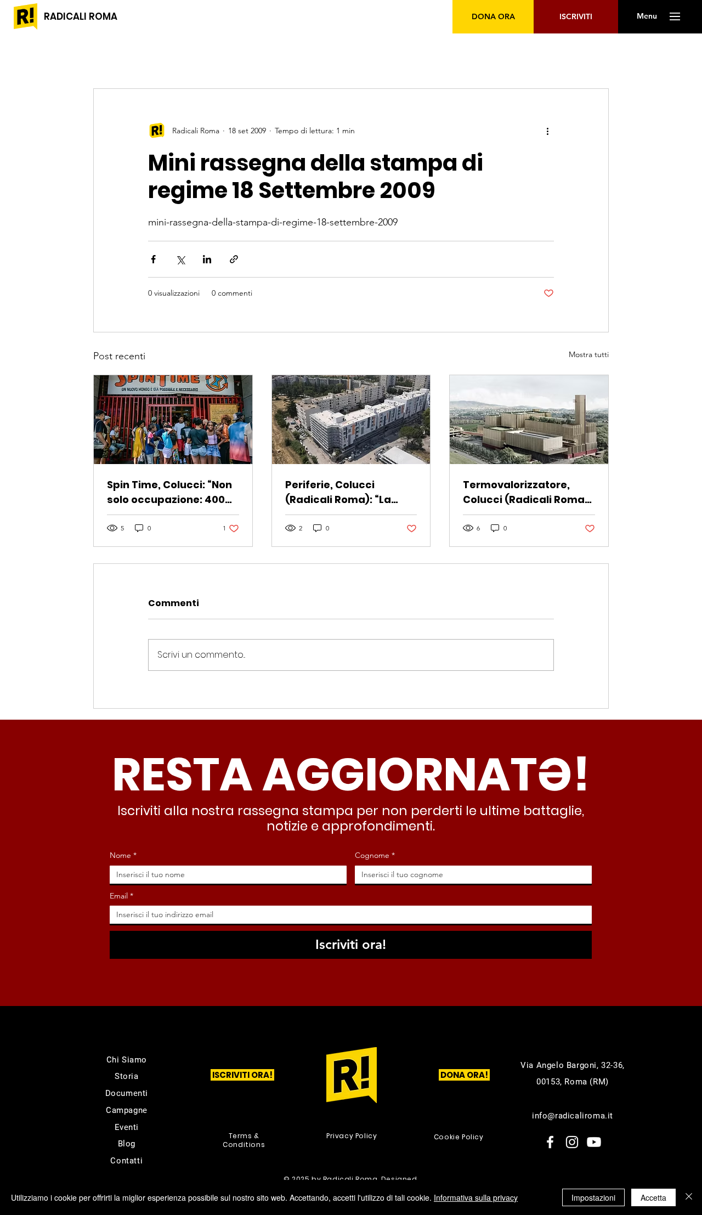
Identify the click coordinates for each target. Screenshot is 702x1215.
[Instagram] (572, 1142)
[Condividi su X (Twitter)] (180, 259)
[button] (647, 16)
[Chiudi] (688, 1197)
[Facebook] (550, 1142)
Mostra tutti (589, 354)
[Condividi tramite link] (234, 259)
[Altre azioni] (547, 130)
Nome (123, 855)
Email (121, 896)
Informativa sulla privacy (476, 1197)
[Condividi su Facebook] (153, 259)
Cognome (375, 855)
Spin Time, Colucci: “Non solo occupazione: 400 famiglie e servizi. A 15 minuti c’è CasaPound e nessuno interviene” (169, 492)
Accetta (653, 1197)
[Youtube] (594, 1142)
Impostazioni (593, 1197)
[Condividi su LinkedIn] (207, 259)
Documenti (126, 1093)
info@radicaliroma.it (572, 1116)
